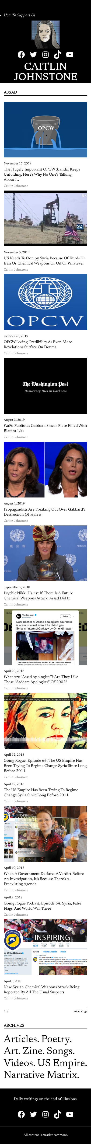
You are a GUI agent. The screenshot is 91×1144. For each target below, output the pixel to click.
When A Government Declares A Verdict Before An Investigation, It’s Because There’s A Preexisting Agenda (44, 879)
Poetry (55, 1040)
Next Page (80, 1011)
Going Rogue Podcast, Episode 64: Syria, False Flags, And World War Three (42, 906)
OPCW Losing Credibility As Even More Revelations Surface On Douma (38, 344)
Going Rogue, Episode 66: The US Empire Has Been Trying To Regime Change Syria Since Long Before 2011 (45, 766)
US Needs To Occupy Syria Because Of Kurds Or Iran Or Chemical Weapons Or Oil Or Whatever (44, 261)
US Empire (61, 1064)
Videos (18, 1064)
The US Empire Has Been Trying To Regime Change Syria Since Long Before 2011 (41, 792)
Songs (60, 1052)
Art (11, 1052)
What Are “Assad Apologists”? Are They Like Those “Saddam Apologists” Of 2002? (41, 679)
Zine (32, 1052)
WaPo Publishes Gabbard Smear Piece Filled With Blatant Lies (45, 428)
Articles (20, 1040)
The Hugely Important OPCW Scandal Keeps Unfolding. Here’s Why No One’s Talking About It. (42, 175)
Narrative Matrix (40, 1076)
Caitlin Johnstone (45, 72)
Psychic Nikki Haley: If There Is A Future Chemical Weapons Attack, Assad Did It (38, 595)
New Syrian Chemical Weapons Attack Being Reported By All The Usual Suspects (41, 989)
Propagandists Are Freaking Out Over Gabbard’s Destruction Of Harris (44, 512)
